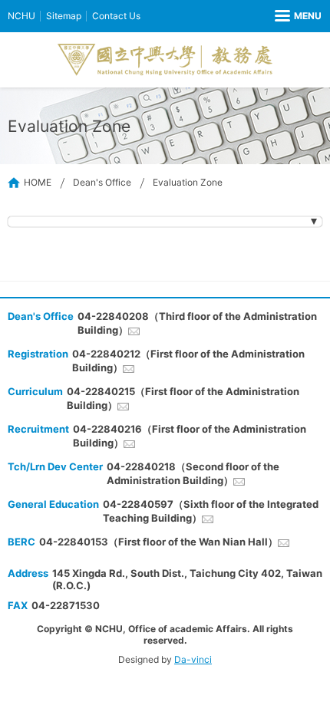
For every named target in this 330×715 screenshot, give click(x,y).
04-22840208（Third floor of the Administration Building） (197, 323)
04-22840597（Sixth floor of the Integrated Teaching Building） (210, 511)
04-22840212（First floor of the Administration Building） (188, 361)
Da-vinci (193, 659)
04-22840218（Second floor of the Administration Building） (193, 473)
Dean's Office (102, 182)
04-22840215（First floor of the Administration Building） (183, 398)
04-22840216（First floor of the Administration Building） (189, 436)
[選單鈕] (298, 16)
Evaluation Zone (188, 182)
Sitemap (63, 15)
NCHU (21, 15)
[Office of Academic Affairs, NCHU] (165, 60)
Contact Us (116, 15)
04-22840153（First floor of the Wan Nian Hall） (158, 541)
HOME (37, 182)
